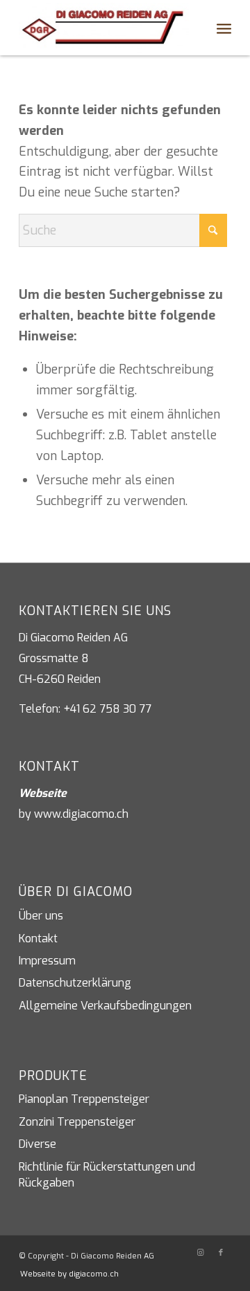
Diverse (37, 1144)
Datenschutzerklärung (75, 983)
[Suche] (193, 27)
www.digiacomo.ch (81, 814)
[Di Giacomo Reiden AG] (104, 27)
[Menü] (224, 27)
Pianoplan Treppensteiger (84, 1099)
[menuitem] (193, 27)
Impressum (47, 960)
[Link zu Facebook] (220, 1253)
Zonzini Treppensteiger (77, 1122)
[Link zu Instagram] (200, 1253)
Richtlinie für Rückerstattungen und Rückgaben (107, 1175)
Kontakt (38, 938)
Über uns (41, 915)
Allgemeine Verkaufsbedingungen (105, 1005)
